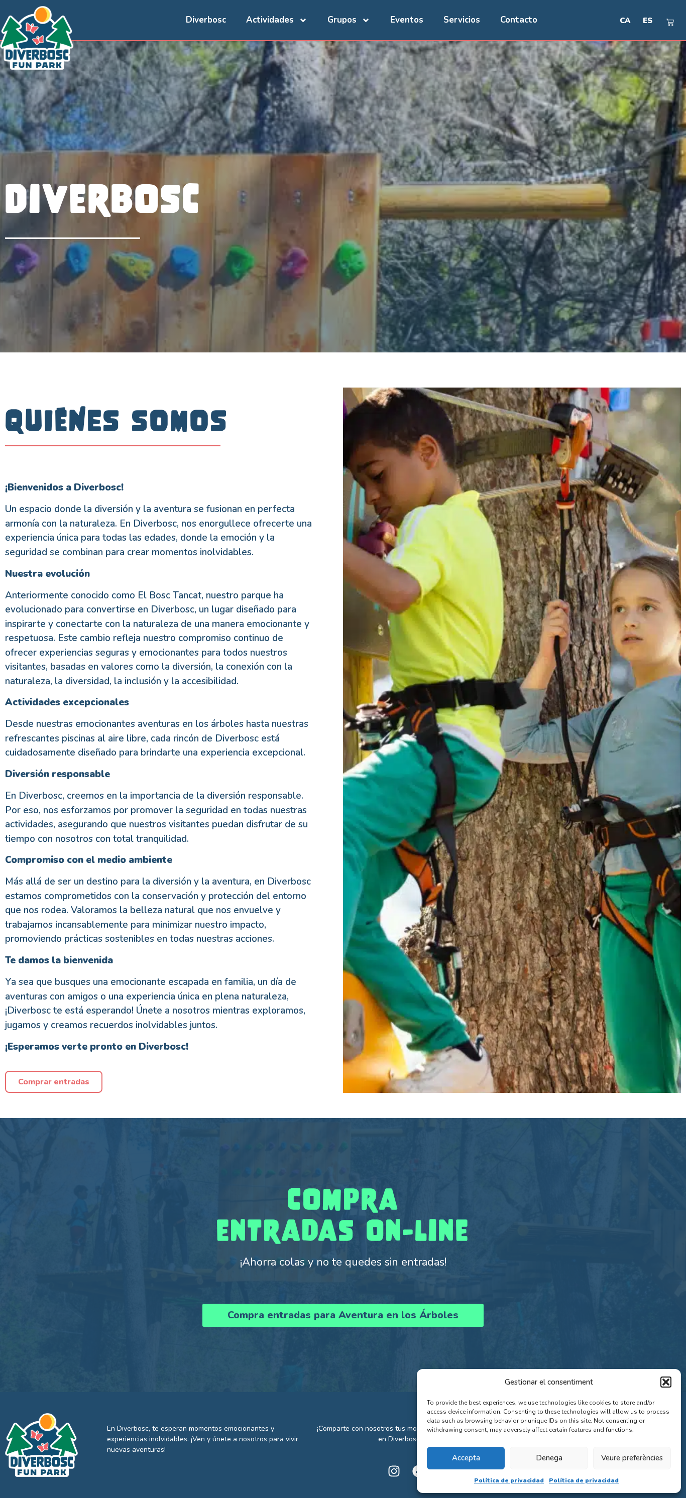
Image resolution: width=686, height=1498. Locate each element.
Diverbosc (206, 20)
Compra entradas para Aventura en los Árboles (343, 1315)
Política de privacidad (509, 1480)
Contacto (518, 20)
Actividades (270, 20)
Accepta (466, 1458)
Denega (549, 1458)
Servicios (461, 20)
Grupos (342, 20)
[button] (666, 1382)
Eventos (406, 20)
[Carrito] (670, 22)
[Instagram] (394, 1471)
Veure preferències (632, 1458)
